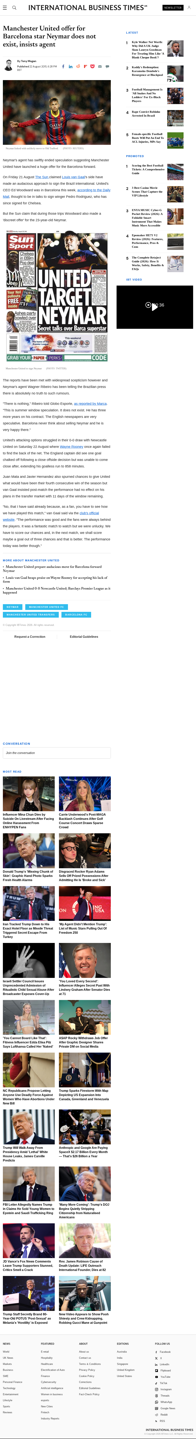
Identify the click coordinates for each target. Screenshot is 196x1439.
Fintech (45, 1412)
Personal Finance (12, 1382)
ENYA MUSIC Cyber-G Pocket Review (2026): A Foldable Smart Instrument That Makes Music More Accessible (147, 218)
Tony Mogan (28, 61)
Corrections (85, 1382)
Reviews (7, 1412)
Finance (45, 1376)
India (119, 1357)
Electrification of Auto (53, 1370)
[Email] (99, 66)
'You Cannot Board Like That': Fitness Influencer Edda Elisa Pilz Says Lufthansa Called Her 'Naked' (28, 1042)
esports (45, 1400)
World (6, 1351)
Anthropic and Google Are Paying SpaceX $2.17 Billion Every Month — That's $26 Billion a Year (83, 1152)
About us (84, 1351)
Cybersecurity (48, 1382)
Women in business (52, 1394)
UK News (8, 1357)
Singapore (122, 1364)
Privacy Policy (87, 1370)
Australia (122, 1351)
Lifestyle (7, 1400)
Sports (6, 1406)
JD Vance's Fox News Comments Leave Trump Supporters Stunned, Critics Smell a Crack (28, 1266)
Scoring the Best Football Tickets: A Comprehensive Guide (148, 169)
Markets (7, 1364)
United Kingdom (126, 1370)
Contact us (85, 1357)
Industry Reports (50, 1418)
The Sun (42, 177)
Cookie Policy (86, 1376)
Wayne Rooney (71, 447)
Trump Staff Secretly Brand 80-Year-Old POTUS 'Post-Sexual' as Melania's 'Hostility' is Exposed (27, 1318)
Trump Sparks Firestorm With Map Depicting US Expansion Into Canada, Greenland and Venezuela (84, 1095)
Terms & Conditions (90, 1364)
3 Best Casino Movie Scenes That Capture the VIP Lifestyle (147, 191)
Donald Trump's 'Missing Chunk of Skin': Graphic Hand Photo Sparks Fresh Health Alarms (28, 876)
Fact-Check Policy (89, 1394)
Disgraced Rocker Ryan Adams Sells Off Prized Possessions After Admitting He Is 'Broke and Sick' (83, 876)
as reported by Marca (90, 404)
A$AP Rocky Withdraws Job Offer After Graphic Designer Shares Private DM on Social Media (83, 1042)
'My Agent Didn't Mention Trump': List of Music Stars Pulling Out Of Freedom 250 (83, 928)
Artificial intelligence (52, 1388)
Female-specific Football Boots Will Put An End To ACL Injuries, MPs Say (148, 138)
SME (5, 1376)
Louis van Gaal (73, 177)
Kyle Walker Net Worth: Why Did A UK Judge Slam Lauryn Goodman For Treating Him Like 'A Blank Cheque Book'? (148, 50)
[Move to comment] (107, 66)
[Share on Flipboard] (85, 66)
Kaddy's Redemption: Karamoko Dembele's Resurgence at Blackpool (147, 71)
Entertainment (10, 1394)
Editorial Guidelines (84, 636)
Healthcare (47, 1364)
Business (8, 1370)
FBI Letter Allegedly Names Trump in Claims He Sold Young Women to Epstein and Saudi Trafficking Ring (28, 1209)
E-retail (45, 1351)
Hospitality (47, 1357)
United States (124, 1376)
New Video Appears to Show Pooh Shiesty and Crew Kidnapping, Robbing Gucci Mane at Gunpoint (84, 1318)
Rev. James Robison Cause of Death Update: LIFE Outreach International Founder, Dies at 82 (82, 1266)
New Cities (47, 1406)
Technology (9, 1388)
